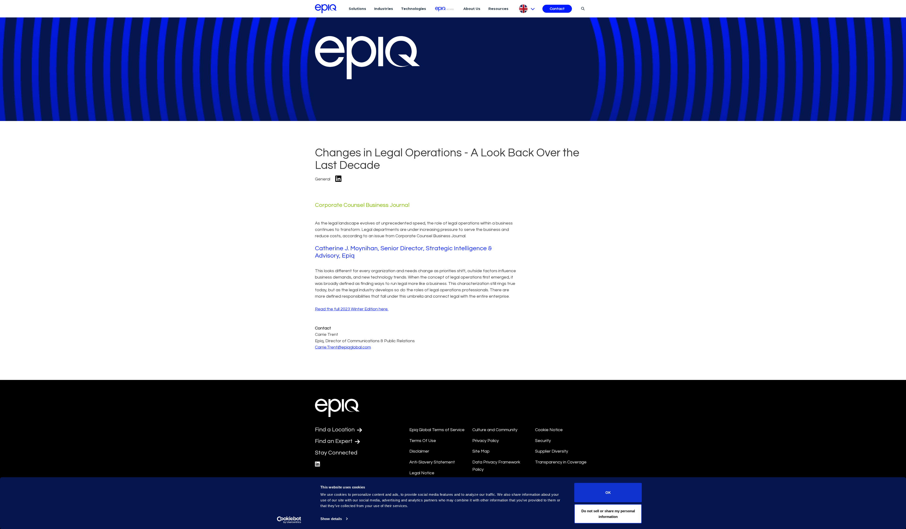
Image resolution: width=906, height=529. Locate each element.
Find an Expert (334, 441)
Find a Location (335, 430)
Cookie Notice (549, 430)
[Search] (582, 8)
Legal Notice (421, 473)
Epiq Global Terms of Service (437, 430)
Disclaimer (419, 451)
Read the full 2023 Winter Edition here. (351, 309)
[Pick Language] (526, 9)
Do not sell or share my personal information (608, 513)
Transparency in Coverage (561, 462)
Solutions (357, 9)
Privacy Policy (485, 440)
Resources (498, 9)
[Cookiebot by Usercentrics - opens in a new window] (289, 519)
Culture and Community (494, 430)
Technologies (413, 9)
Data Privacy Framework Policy (496, 466)
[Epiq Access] (445, 8)
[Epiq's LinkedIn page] (317, 464)
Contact (557, 9)
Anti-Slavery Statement (432, 462)
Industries (383, 9)
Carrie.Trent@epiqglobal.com (343, 347)
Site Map (481, 451)
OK (608, 493)
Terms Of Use (422, 440)
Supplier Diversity (551, 451)
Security (543, 440)
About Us (471, 9)
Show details (331, 519)
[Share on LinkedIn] (338, 179)
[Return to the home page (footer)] (326, 8)
